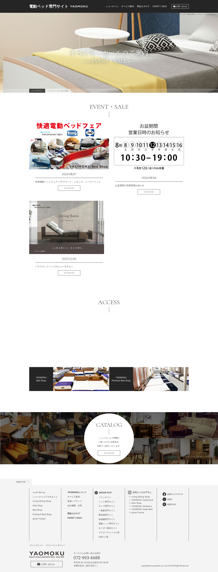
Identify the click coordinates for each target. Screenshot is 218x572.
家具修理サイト (106, 514)
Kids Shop (38, 505)
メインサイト (105, 497)
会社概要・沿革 (75, 505)
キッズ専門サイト (107, 506)
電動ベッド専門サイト (109, 523)
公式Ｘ (170, 499)
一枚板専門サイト (107, 510)
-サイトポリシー (36, 545)
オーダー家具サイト (108, 528)
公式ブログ (171, 504)
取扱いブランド (75, 501)
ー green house (136, 512)
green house (39, 518)
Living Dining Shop (42, 501)
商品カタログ (143, 6)
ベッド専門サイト (107, 501)
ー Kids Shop (135, 503)
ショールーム (112, 6)
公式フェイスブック (175, 494)
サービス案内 (127, 6)
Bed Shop (37, 510)
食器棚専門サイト (107, 519)
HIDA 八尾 (103, 537)
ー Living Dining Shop (139, 496)
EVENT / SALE (160, 6)
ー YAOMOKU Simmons (140, 506)
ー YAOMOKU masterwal (141, 500)
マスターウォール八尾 (109, 532)
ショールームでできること (45, 496)
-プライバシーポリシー (55, 545)
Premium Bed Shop (42, 514)
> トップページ (37, 91)
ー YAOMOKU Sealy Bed (141, 509)
